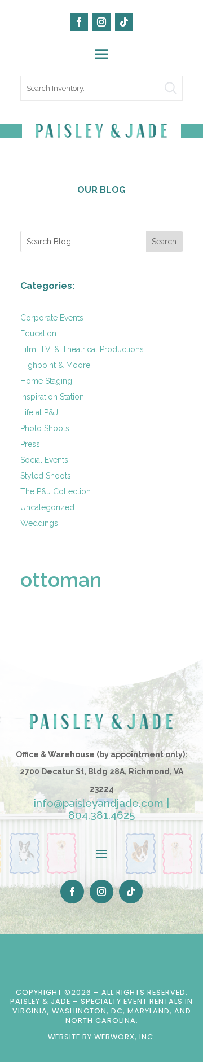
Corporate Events (51, 317)
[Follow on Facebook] (79, 22)
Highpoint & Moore (55, 365)
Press (30, 444)
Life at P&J (39, 412)
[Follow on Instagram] (101, 22)
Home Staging (46, 380)
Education (38, 333)
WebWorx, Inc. (125, 1037)
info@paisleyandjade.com (99, 803)
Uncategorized (47, 507)
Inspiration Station (52, 396)
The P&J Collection (55, 491)
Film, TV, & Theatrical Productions (82, 349)
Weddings (39, 523)
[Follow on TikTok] (124, 22)
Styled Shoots (45, 475)
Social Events (44, 459)
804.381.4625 (101, 815)
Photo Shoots (44, 428)
